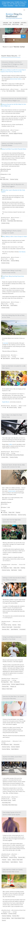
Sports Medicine (6, 358)
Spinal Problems (5, 862)
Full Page (4, 91)
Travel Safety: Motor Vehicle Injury (14, 221)
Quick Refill (23, 22)
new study (5, 343)
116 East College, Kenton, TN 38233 (10, 2)
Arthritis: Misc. (6, 305)
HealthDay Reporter (6, 169)
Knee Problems (14, 305)
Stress (19, 624)
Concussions (16, 744)
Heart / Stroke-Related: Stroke (17, 918)
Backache (5, 857)
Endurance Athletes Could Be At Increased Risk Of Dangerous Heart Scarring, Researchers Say (12, 64)
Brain (11, 682)
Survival (4, 920)
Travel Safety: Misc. (6, 802)
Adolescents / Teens (7, 567)
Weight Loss (5, 133)
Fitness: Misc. (5, 179)
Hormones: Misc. (5, 629)
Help (10, 22)
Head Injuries (14, 570)
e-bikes (10, 444)
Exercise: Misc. (11, 91)
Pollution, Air (13, 686)
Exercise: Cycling (20, 91)
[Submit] (23, 36)
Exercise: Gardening (6, 916)
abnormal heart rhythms (16, 79)
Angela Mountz (5, 402)
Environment (16, 682)
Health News (8, 40)
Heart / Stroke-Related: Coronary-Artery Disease (13, 455)
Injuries (4, 221)
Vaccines (14, 624)
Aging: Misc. (6, 682)
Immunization (22, 629)
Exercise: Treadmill (15, 746)
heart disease (22, 251)
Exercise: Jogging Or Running (15, 133)
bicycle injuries (12, 491)
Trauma (20, 862)
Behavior (5, 913)
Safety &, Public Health (7, 627)
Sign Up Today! (15, 24)
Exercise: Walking (15, 260)
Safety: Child (11, 512)
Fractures (5, 512)
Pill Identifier (16, 22)
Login (21, 24)
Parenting (18, 512)
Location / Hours (7, 24)
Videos (17, 40)
